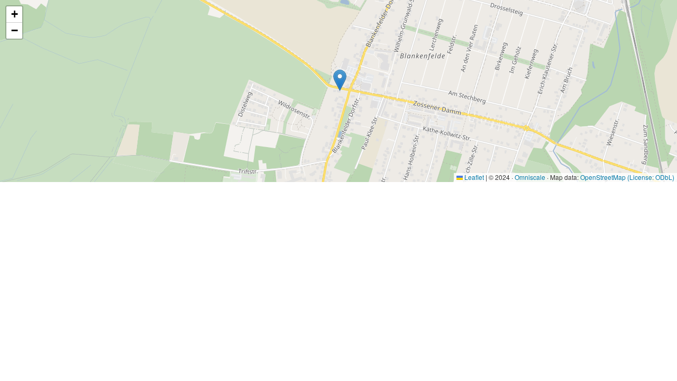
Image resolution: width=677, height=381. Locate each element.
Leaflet (473, 177)
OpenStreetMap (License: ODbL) (627, 177)
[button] (339, 80)
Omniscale (530, 177)
